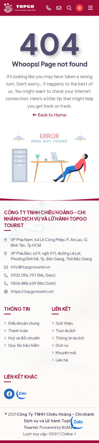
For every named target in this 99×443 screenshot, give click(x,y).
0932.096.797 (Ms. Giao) (33, 275)
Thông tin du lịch (70, 338)
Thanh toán (18, 330)
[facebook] (9, 394)
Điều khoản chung (23, 323)
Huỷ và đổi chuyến (24, 338)
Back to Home (51, 115)
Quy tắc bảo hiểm (23, 345)
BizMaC (68, 427)
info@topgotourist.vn (30, 267)
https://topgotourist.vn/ (32, 291)
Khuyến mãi (66, 352)
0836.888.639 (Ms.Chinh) (33, 283)
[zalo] (21, 394)
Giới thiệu (64, 323)
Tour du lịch (66, 330)
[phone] (48, 7)
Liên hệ (62, 360)
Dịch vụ (62, 345)
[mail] (58, 7)
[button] (90, 8)
